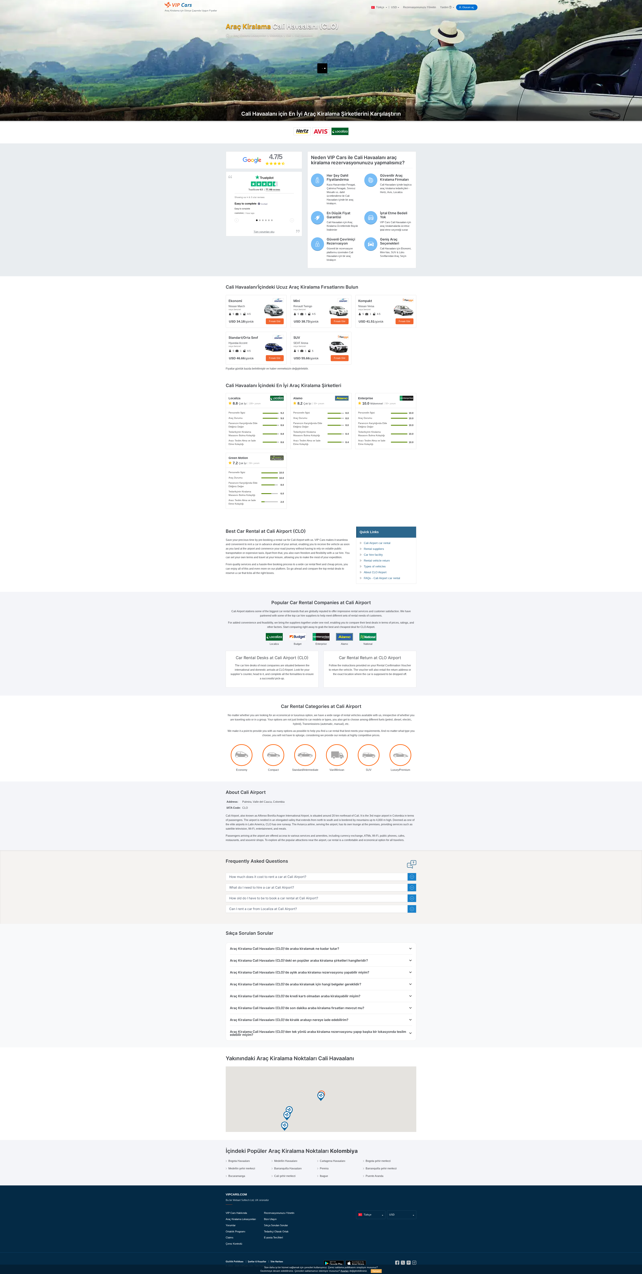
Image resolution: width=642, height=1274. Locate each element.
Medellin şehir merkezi (241, 1168)
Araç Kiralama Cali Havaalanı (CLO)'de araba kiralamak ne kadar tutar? (284, 949)
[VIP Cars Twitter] (403, 1263)
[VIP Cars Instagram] (414, 1263)
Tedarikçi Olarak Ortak (276, 1231)
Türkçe (380, 7)
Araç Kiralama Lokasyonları (241, 1219)
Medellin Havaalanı (285, 1161)
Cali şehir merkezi (285, 1176)
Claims (229, 1237)
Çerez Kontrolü (234, 1243)
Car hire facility (373, 554)
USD (394, 7)
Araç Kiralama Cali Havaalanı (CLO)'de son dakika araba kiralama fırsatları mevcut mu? (297, 1008)
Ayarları (345, 1271)
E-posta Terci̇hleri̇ (273, 1237)
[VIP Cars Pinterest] (409, 1263)
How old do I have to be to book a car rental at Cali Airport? (273, 898)
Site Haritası (277, 1261)
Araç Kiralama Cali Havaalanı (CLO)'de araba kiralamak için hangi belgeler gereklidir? (295, 984)
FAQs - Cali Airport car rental (382, 578)
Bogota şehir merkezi (378, 1161)
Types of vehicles (375, 566)
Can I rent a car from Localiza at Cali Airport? (263, 909)
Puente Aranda (374, 1176)
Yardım (444, 7)
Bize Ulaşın (270, 1219)
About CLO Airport (375, 572)
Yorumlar (231, 1225)
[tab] (321, 877)
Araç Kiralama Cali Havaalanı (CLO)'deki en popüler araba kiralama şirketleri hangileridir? (299, 960)
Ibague (324, 1176)
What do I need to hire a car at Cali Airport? (261, 887)
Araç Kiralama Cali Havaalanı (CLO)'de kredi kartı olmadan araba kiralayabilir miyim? (295, 996)
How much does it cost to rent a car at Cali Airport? (267, 877)
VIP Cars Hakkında (236, 1212)
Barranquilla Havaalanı (288, 1168)
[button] (286, 1116)
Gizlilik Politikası (234, 1261)
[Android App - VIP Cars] (334, 1263)
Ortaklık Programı (235, 1231)
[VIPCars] (228, 36)
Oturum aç (468, 7)
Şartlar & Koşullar (257, 1261)
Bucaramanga (236, 1176)
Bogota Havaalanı (239, 1161)
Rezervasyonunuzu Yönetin (419, 7)
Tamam (376, 1271)
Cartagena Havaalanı (332, 1161)
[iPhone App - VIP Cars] (356, 1263)
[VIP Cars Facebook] (397, 1263)
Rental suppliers (374, 549)
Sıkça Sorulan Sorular (276, 1225)
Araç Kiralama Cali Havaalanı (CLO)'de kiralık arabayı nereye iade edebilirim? (289, 1020)
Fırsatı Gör (275, 321)
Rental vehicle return (377, 560)
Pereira (324, 1168)
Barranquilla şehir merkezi (381, 1168)
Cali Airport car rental (377, 543)
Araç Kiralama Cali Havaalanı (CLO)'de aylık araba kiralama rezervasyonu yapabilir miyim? (299, 972)
